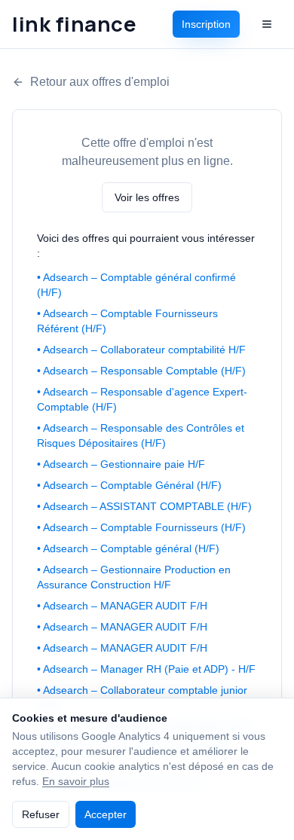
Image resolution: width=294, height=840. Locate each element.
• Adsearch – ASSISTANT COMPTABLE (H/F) (144, 506)
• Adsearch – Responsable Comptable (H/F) (141, 371)
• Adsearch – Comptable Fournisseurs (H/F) (141, 527)
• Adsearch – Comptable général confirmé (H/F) (136, 284)
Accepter (105, 814)
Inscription (206, 24)
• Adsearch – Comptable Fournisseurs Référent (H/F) (127, 320)
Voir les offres (147, 197)
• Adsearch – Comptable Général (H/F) (129, 485)
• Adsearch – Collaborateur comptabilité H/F (141, 350)
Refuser (41, 814)
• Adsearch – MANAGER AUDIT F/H (122, 606)
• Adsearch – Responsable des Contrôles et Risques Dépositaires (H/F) (140, 435)
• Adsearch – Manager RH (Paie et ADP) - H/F (146, 669)
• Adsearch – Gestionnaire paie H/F (121, 464)
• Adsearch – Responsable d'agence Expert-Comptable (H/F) (142, 399)
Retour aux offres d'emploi (100, 81)
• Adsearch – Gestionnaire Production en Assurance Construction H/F (134, 577)
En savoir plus (75, 781)
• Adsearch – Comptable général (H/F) (128, 548)
